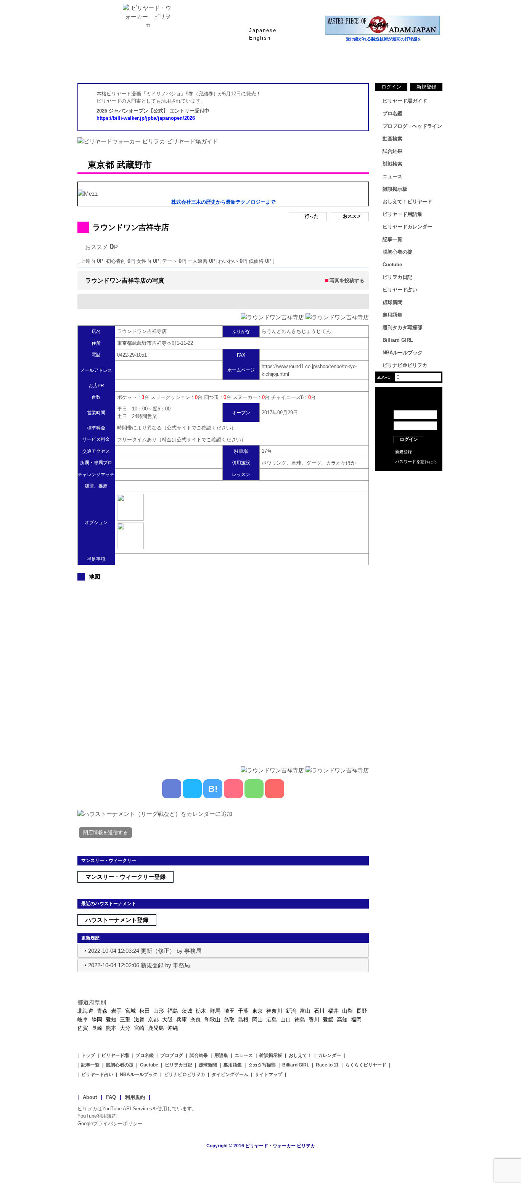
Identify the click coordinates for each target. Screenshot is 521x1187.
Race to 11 (327, 1065)
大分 (125, 1028)
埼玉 (229, 1011)
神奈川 (274, 1011)
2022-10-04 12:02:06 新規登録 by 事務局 (139, 965)
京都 (153, 1020)
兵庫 (181, 1020)
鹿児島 (156, 1028)
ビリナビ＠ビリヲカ (405, 365)
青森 (102, 1011)
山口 (285, 1020)
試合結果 (291, 64)
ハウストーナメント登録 (116, 920)
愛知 (111, 1020)
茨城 (187, 1011)
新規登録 (426, 87)
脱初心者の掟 (397, 252)
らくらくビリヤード (365, 1065)
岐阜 (82, 1020)
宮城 (130, 1011)
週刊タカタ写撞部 (402, 327)
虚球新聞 (392, 302)
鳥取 (229, 1020)
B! (213, 789)
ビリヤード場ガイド (168, 64)
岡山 (257, 1020)
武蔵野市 (134, 165)
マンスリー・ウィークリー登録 (125, 876)
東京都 (101, 165)
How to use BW (408, 480)
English (260, 38)
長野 (361, 1011)
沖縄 (172, 1028)
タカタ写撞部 (262, 1065)
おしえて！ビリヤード (407, 201)
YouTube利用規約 (97, 1116)
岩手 (116, 1011)
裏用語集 (392, 315)
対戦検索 (392, 164)
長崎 (97, 1028)
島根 (243, 1020)
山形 (158, 1011)
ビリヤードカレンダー (407, 227)
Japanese (263, 30)
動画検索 (392, 139)
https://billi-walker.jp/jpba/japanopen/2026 (145, 118)
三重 (125, 1020)
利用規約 (135, 1097)
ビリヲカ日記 (397, 277)
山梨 (347, 1011)
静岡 (97, 1020)
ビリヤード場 (115, 1055)
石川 (319, 1011)
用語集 (221, 1055)
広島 (271, 1020)
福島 (172, 1011)
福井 (333, 1011)
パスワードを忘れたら (416, 461)
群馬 (215, 1011)
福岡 (356, 1020)
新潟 (291, 1011)
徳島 (299, 1020)
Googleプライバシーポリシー (110, 1123)
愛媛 (328, 1020)
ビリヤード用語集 (352, 64)
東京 (257, 1011)
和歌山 (212, 1020)
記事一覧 (392, 239)
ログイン (391, 87)
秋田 (144, 1011)
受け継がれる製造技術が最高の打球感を (383, 39)
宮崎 (139, 1028)
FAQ (111, 1097)
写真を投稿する (347, 280)
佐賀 (82, 1028)
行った (311, 216)
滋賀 (139, 1020)
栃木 (201, 1011)
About (90, 1097)
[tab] (223, 951)
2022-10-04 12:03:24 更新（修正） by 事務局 (144, 950)
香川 (314, 1020)
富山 (305, 1011)
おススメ (352, 216)
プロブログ (171, 1055)
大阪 (167, 1020)
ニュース (413, 64)
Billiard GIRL (398, 340)
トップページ (107, 64)
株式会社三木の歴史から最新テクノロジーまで (223, 202)
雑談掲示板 (395, 189)
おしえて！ (300, 1055)
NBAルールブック (403, 352)
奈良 (195, 1020)
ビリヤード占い (400, 290)
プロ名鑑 (229, 64)
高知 (342, 1020)
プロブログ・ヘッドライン (412, 126)
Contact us (408, 492)
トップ (88, 1055)
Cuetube (392, 264)
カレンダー (329, 1055)
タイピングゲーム (230, 1074)
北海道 (85, 1011)
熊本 (111, 1028)
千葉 (243, 1011)
